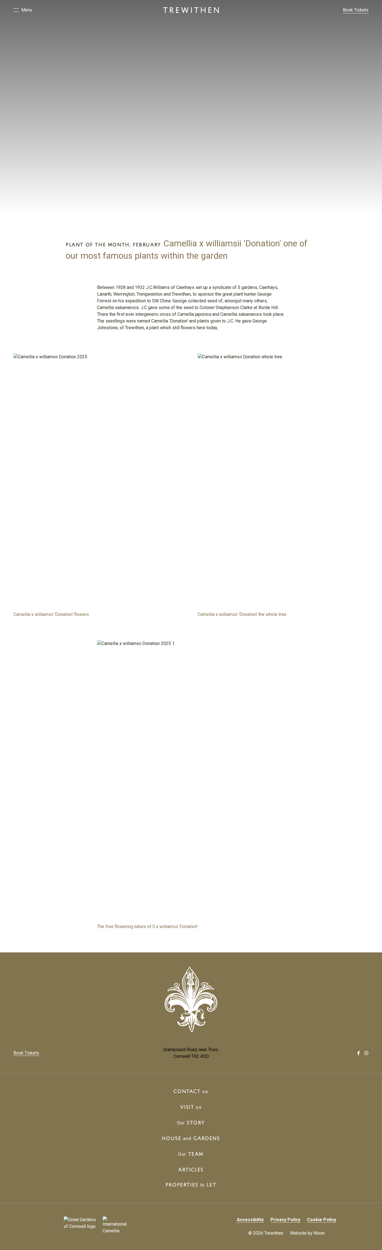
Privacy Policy (285, 1219)
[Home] (191, 10)
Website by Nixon (307, 1233)
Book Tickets (356, 10)
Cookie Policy (321, 1219)
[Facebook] (358, 1053)
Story (191, 1122)
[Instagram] (366, 1053)
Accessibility (250, 1219)
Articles (191, 1169)
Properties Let (191, 1184)
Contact (190, 1091)
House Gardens (191, 1138)
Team (191, 1154)
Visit (191, 1107)
